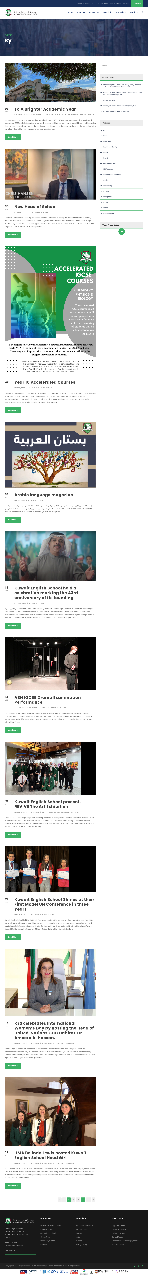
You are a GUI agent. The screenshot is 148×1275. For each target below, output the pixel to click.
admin (38, 115)
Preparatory (73, 115)
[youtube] (138, 1265)
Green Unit (49, 115)
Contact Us (10, 1250)
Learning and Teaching (112, 174)
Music (105, 180)
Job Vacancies (118, 1244)
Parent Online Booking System (116, 3)
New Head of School (35, 206)
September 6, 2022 (22, 115)
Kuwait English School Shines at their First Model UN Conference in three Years (54, 904)
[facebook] (130, 1265)
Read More (13, 137)
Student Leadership (84, 1225)
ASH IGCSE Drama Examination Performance (47, 700)
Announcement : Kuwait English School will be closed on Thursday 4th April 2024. (123, 93)
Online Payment (83, 3)
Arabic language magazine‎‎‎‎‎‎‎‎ (43, 495)
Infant (64, 115)
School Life (107, 12)
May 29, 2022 (19, 388)
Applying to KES (118, 1225)
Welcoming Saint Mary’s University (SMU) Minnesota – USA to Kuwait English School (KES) (122, 86)
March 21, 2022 (20, 812)
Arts (44, 812)
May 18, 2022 (19, 500)
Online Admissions (119, 1229)
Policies (43, 1244)
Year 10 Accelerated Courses (44, 382)
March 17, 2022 (20, 1043)
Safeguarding (108, 197)
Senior (91, 115)
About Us (81, 12)
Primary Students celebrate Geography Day (119, 106)
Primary (83, 115)
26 (88, 1200)
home (57, 115)
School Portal (97, 3)
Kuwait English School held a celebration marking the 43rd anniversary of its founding (46, 593)
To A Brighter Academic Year (45, 109)
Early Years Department (50, 1225)
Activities (134, 12)
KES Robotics (108, 169)
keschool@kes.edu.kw (14, 1245)
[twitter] (135, 1265)
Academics (94, 12)
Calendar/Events (47, 1241)
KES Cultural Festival (56, 708)
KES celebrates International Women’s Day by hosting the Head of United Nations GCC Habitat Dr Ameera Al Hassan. (54, 1030)
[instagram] (142, 1265)
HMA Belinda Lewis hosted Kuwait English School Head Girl (50, 1155)
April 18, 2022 (20, 603)
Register (137, 3)
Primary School (46, 1229)
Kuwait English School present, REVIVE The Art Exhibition (47, 804)
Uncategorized (108, 213)
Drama (105, 136)
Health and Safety (110, 147)
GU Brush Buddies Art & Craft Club (116, 111)
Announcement (109, 100)
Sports (105, 208)
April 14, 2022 (20, 708)
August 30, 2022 (21, 212)
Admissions (121, 12)
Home (70, 12)
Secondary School (48, 1233)
